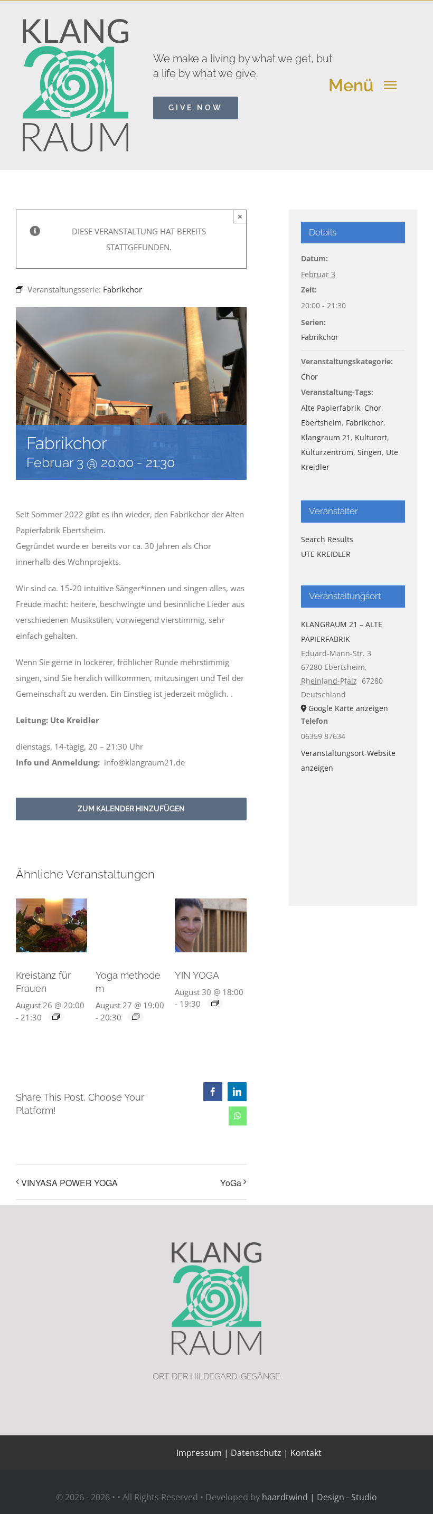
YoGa (230, 1183)
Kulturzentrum (327, 452)
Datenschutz (256, 1453)
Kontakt (305, 1453)
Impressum (199, 1453)
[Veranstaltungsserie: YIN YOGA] (215, 1003)
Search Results (327, 539)
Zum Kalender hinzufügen (131, 809)
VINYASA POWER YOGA (69, 1183)
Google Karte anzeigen (348, 708)
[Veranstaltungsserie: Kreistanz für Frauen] (56, 1017)
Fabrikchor (319, 337)
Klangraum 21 (326, 437)
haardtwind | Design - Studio (319, 1497)
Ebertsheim (321, 423)
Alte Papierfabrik (330, 408)
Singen (369, 452)
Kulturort (371, 437)
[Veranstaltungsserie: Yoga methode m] (135, 1017)
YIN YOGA (197, 975)
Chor (309, 377)
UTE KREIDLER (326, 554)
